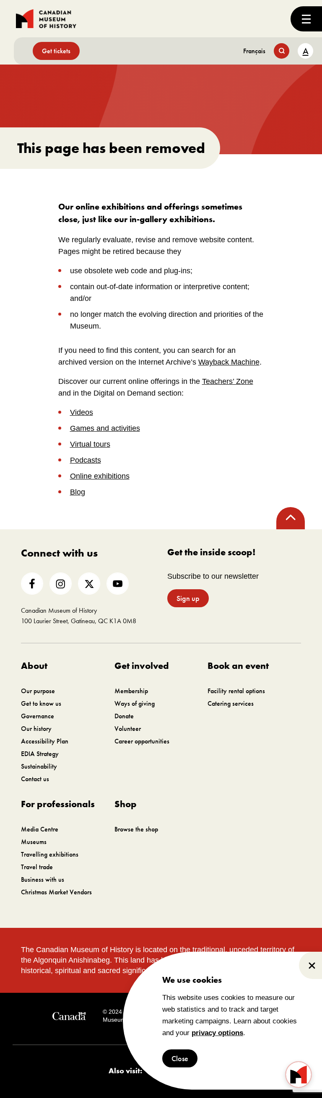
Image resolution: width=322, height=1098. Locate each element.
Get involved (141, 666)
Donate (124, 716)
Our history (36, 728)
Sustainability (39, 766)
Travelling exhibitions (49, 854)
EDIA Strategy (40, 753)
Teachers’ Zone (227, 381)
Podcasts (85, 460)
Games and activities (105, 428)
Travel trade (37, 866)
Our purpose (38, 690)
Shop (125, 804)
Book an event (238, 666)
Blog (77, 492)
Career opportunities (141, 741)
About (34, 666)
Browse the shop (136, 829)
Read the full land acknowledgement (231, 970)
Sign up (188, 598)
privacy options (217, 1033)
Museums (34, 841)
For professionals (58, 804)
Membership (131, 690)
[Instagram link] (60, 583)
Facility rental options (236, 690)
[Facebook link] (32, 583)
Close (179, 1058)
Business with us (42, 879)
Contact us (35, 778)
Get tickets (56, 51)
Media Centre (39, 829)
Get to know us (41, 703)
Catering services (231, 703)
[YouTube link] (117, 583)
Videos (81, 412)
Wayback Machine (229, 362)
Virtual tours (90, 444)
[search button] (281, 51)
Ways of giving (134, 703)
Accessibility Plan (44, 741)
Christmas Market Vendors (56, 892)
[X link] (89, 583)
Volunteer (127, 728)
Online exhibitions (100, 476)
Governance (37, 716)
